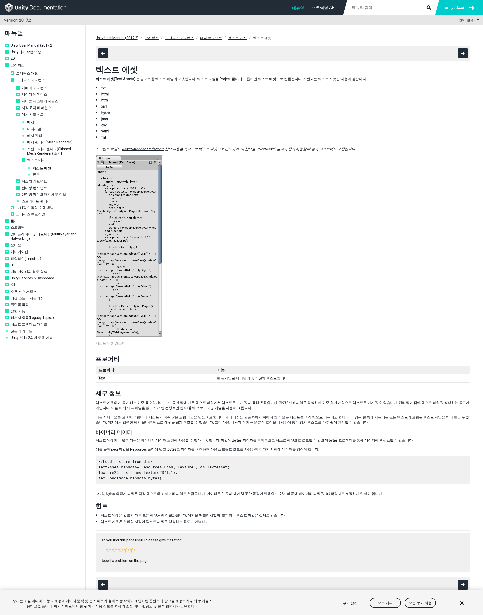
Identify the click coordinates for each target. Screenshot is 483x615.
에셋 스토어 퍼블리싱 (27, 298)
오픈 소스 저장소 (24, 292)
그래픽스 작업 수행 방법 (35, 208)
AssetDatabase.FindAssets (143, 149)
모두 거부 (385, 603)
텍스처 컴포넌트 (34, 181)
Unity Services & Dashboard (32, 278)
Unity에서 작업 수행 (26, 52)
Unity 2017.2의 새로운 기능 (32, 338)
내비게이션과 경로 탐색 (29, 272)
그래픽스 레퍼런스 (30, 80)
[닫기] (462, 603)
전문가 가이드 (21, 331)
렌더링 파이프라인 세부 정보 (44, 194)
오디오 (16, 245)
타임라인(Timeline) (26, 259)
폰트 (36, 175)
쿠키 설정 (350, 603)
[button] (109, 550)
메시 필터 (34, 136)
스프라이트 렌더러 (36, 201)
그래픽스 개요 (27, 73)
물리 (14, 221)
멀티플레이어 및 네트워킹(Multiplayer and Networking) (43, 236)
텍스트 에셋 (42, 168)
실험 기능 (18, 311)
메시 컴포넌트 (33, 114)
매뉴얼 (298, 8)
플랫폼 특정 (20, 305)
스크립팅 (18, 227)
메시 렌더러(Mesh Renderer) (49, 142)
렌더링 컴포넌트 (34, 188)
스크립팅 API (324, 7)
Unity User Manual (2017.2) (32, 45)
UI (12, 265)
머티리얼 (34, 129)
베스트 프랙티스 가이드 (29, 324)
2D (13, 58)
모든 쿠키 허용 (420, 603)
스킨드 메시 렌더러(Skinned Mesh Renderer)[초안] (49, 151)
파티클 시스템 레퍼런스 (40, 101)
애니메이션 (19, 252)
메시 (30, 122)
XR (13, 285)
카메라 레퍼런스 (34, 88)
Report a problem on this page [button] (124, 561)
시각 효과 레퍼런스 (36, 108)
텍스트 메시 (36, 160)
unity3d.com (455, 7)
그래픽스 (18, 65)
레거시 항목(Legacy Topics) (32, 318)
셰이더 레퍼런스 (34, 94)
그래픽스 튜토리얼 (30, 214)
